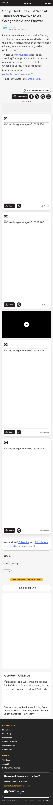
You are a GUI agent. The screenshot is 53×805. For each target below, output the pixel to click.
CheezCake (7, 749)
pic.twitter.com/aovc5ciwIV (17, 74)
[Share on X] (37, 96)
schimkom (12, 27)
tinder (6, 563)
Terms (26, 801)
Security (38, 801)
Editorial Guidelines (11, 768)
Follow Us (23, 542)
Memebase (7, 737)
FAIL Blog (27, 3)
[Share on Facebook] (31, 96)
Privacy (32, 801)
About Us (6, 764)
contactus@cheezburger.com (17, 786)
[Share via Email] (48, 96)
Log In (48, 3)
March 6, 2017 (33, 78)
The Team (6, 760)
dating (15, 563)
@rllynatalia (23, 54)
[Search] (7, 3)
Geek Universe (8, 745)
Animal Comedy (9, 741)
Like (9, 571)
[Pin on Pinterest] (19, 206)
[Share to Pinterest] (42, 96)
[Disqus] (26, 632)
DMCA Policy (47, 801)
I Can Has (6, 730)
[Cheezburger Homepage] (26, 792)
